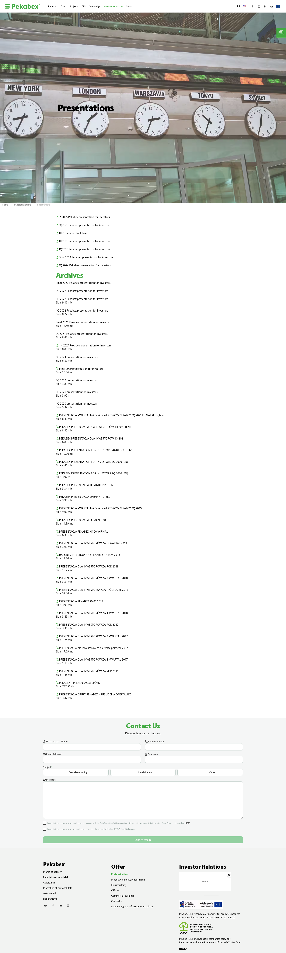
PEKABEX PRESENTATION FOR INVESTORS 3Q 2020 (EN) (93, 461)
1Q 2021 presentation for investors (77, 357)
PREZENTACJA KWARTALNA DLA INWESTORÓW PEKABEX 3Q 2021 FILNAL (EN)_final (111, 415)
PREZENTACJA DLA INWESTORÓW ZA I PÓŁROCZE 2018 (93, 589)
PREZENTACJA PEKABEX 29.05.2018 (81, 601)
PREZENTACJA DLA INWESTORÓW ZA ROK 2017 (88, 624)
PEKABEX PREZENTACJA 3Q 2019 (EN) (82, 520)
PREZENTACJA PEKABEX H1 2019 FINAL (83, 531)
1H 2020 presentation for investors (77, 392)
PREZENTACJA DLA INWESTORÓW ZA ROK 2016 (88, 671)
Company (152, 754)
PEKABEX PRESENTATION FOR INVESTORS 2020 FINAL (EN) (95, 450)
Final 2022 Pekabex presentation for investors (83, 282)
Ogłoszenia (49, 882)
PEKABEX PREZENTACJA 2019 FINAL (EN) (84, 496)
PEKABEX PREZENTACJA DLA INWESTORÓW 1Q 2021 (92, 438)
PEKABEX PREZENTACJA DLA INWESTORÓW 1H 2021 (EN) (95, 426)
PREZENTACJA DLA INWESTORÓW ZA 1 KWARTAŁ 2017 (93, 659)
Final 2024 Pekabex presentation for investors (86, 257)
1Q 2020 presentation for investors (77, 403)
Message (51, 779)
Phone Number (156, 741)
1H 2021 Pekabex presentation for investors (85, 345)
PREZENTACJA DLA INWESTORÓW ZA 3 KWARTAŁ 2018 (93, 578)
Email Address (54, 754)
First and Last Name (57, 741)
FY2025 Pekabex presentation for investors (84, 217)
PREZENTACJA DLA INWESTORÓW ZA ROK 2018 (88, 566)
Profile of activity (52, 871)
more (183, 949)
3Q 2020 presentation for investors (77, 380)
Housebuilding (118, 885)
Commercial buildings (122, 895)
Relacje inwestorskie (54, 877)
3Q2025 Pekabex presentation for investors (84, 225)
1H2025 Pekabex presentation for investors (84, 241)
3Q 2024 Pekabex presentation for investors (85, 265)
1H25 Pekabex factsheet (73, 233)
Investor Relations (22, 204)
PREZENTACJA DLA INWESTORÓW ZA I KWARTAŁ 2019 (93, 543)
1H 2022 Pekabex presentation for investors (82, 299)
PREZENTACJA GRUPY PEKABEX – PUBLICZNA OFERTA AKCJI (96, 694)
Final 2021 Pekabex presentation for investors (83, 322)
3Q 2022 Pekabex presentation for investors (82, 290)
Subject (129, 769)
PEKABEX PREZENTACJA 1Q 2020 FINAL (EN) (86, 485)
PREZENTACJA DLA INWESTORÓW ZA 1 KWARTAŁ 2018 (93, 613)
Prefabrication (119, 874)
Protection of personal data (57, 887)
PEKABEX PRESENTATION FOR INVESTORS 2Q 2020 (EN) (93, 473)
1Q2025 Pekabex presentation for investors (84, 249)
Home (5, 204)
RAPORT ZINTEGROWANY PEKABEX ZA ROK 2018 (89, 554)
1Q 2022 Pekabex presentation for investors (82, 310)
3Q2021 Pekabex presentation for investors (82, 333)
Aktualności (49, 893)
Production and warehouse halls (128, 879)
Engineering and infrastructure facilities (132, 906)
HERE (187, 823)
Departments (50, 898)
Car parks (116, 901)
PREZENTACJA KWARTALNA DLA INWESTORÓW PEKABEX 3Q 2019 (100, 508)
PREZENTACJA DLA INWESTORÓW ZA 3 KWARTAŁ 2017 (93, 636)
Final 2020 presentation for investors (81, 368)
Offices (115, 890)
